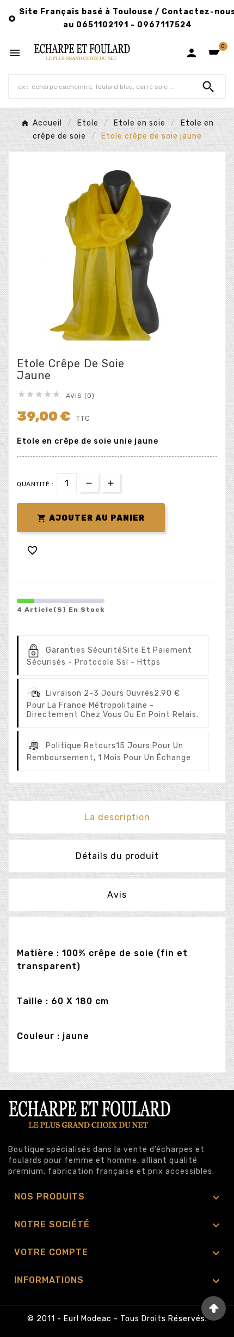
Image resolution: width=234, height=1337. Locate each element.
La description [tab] (117, 817)
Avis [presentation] (117, 895)
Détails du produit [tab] (117, 856)
